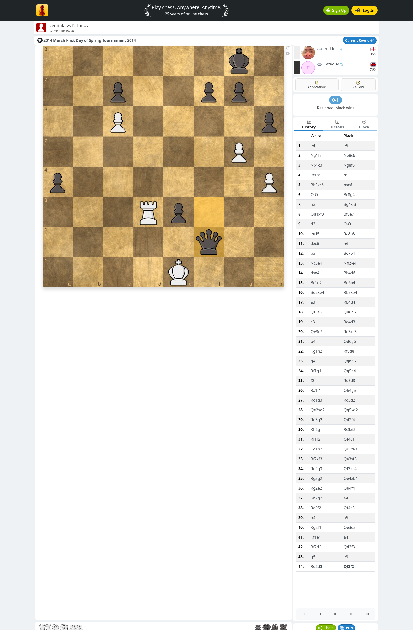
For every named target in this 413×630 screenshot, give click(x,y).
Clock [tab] (364, 127)
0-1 (335, 100)
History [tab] (309, 127)
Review (358, 87)
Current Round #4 (360, 40)
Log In (369, 10)
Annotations (317, 87)
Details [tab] (337, 127)
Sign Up (339, 10)
